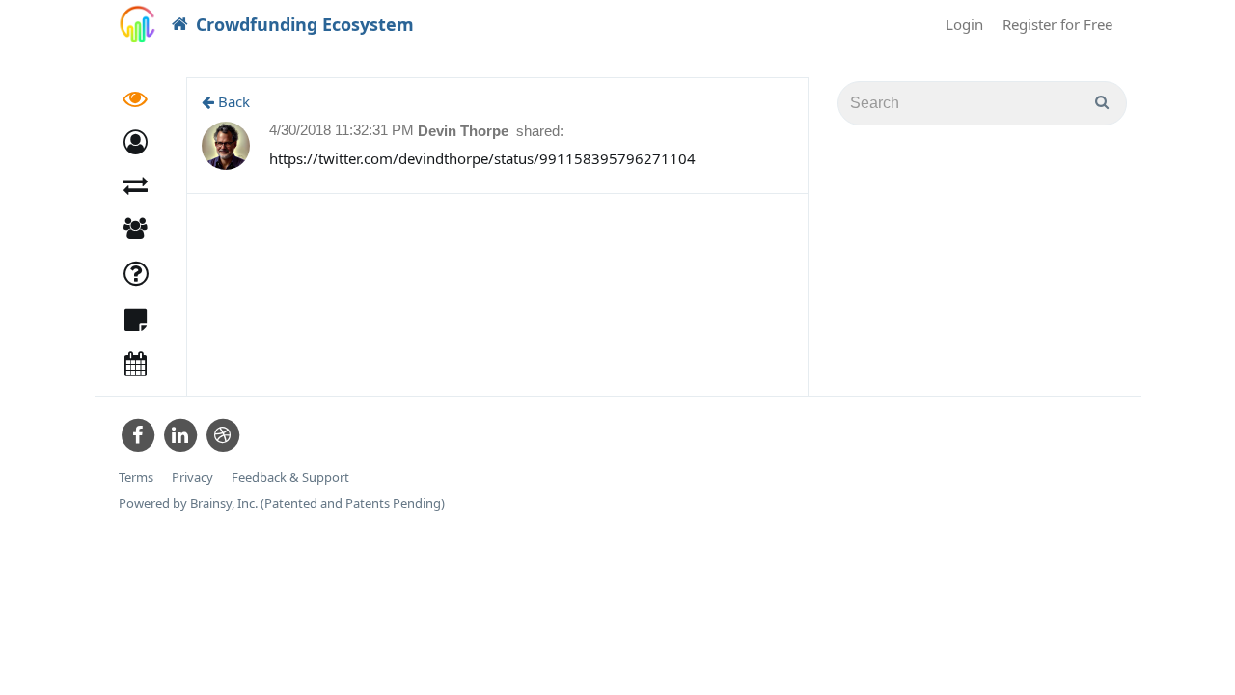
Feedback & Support (290, 477)
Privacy (192, 477)
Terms (136, 477)
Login (964, 24)
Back (232, 101)
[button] (135, 142)
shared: (539, 131)
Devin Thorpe (465, 131)
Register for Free (1057, 24)
